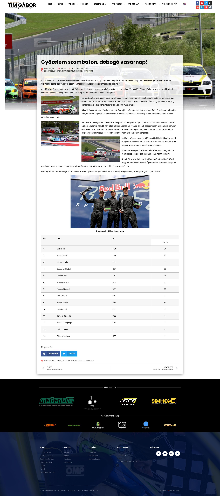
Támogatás (150, 4)
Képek (60, 4)
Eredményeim (100, 4)
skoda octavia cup (85, 71)
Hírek (49, 4)
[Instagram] (210, 3)
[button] (50, 353)
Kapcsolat (133, 4)
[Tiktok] (210, 7)
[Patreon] (206, 7)
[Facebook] (197, 3)
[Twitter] (206, 3)
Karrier (84, 4)
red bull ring (72, 71)
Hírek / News (62, 71)
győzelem (52, 71)
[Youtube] (202, 3)
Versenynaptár (169, 4)
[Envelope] (197, 7)
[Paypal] (202, 7)
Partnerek (117, 4)
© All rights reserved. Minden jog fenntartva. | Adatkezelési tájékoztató (69, 490)
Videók (71, 4)
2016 (46, 71)
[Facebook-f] (158, 453)
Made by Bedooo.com (170, 490)
